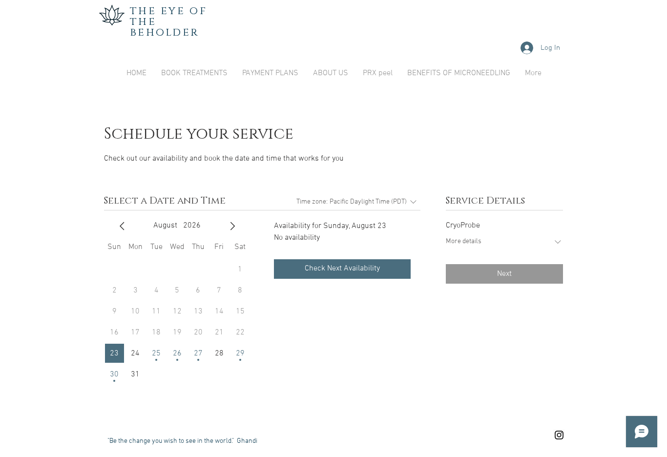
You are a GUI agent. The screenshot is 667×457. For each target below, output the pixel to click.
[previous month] (122, 226)
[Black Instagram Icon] (559, 435)
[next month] (232, 226)
